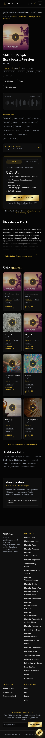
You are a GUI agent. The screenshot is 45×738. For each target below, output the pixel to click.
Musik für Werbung (31, 549)
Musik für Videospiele (32, 626)
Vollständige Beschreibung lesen (18, 256)
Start (4, 12)
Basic (14, 162)
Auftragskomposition (32, 659)
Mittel (16, 68)
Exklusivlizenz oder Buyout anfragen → (28, 212)
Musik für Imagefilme (32, 560)
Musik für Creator (31, 584)
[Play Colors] (33, 363)
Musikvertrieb (8, 692)
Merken (9, 81)
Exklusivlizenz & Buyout (33, 663)
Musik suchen (29, 537)
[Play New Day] (12, 407)
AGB (26, 700)
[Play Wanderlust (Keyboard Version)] (12, 281)
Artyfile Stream (8, 688)
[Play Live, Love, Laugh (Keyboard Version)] (33, 281)
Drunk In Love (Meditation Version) (20, 460)
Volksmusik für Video (32, 655)
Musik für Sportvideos (32, 599)
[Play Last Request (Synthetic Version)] (33, 407)
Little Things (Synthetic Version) (19, 466)
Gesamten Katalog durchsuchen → (22, 445)
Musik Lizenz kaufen (32, 541)
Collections (28, 679)
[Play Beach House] (12, 322)
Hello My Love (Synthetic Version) (20, 463)
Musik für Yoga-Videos (33, 647)
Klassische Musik (30, 651)
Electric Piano (27, 68)
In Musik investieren (31, 671)
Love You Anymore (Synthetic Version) (22, 457)
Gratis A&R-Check (9, 696)
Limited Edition (31, 162)
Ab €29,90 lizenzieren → (9, 307)
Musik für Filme (30, 545)
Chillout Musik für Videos (15, 12)
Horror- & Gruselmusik (32, 630)
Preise (26, 675)
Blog (26, 688)
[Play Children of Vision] (12, 363)
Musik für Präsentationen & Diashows (30, 605)
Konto (26, 696)
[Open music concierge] (39, 732)
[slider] (22, 102)
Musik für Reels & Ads (32, 588)
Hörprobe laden (11, 87)
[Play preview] (15, 37)
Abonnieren (35, 724)
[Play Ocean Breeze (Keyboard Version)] (33, 322)
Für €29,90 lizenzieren (23, 198)
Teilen (21, 81)
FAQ (25, 692)
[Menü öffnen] (40, 3)
